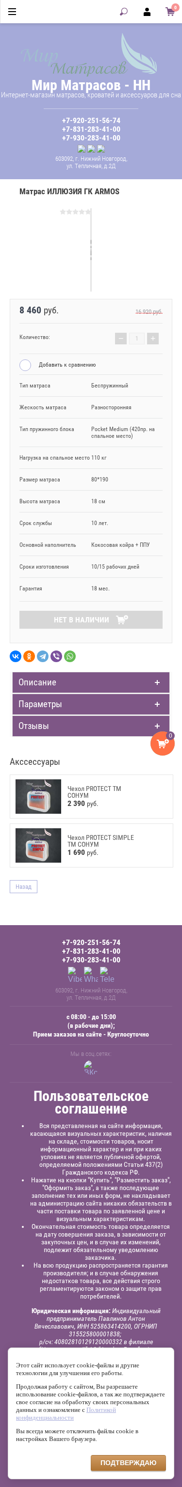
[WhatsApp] (70, 656)
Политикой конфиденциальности (66, 1413)
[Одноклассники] (29, 656)
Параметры (40, 704)
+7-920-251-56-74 (91, 120)
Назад (24, 886)
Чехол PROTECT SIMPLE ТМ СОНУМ (100, 841)
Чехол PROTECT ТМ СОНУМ (94, 792)
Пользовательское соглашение (91, 1102)
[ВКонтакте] (15, 656)
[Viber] (56, 656)
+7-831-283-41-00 (91, 129)
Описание (37, 682)
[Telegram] (43, 656)
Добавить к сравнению (66, 364)
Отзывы (33, 725)
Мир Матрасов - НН (91, 85)
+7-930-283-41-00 (91, 138)
